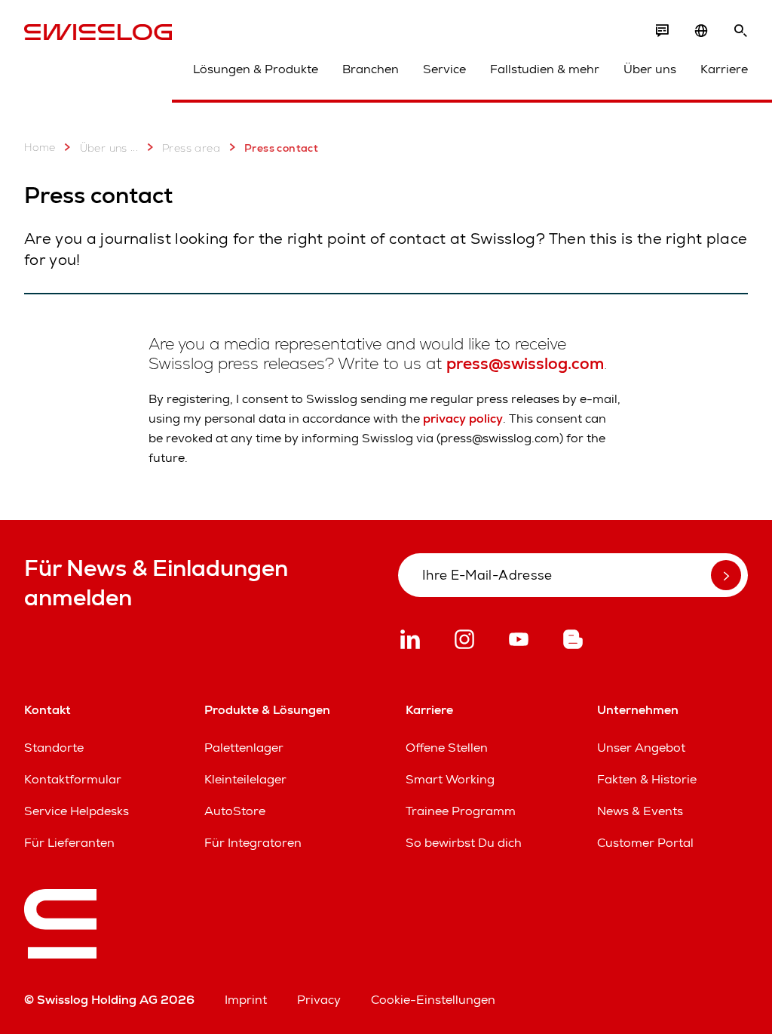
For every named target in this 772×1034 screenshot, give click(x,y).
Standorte (54, 747)
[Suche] (740, 31)
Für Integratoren (253, 843)
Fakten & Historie (647, 779)
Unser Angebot (641, 747)
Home (40, 147)
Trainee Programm (461, 811)
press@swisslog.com (525, 363)
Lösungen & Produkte (255, 69)
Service (444, 69)
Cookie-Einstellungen (433, 1000)
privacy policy (463, 418)
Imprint (246, 1000)
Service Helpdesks (76, 811)
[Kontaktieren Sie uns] (661, 31)
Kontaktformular (72, 779)
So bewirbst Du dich (464, 843)
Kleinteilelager (245, 779)
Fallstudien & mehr (544, 69)
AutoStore (234, 811)
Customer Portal (645, 843)
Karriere (724, 69)
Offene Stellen (447, 747)
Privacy (319, 1000)
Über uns (649, 69)
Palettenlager (243, 747)
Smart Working (450, 779)
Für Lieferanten (69, 843)
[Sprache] (701, 31)
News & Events (640, 811)
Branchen (370, 69)
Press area (191, 148)
